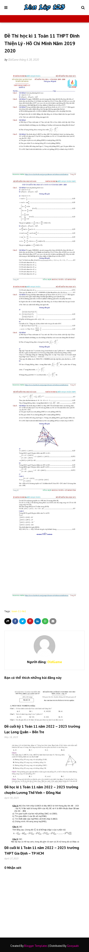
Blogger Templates (36, 946)
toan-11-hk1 (19, 611)
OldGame (13, 60)
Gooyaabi (73, 946)
